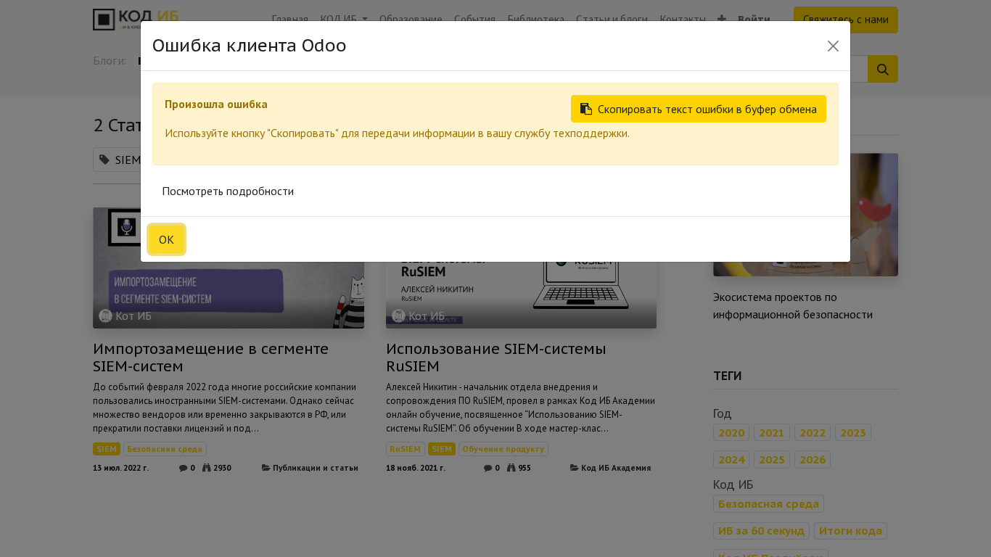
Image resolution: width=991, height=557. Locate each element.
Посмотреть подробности (228, 190)
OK (166, 239)
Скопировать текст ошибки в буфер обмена (707, 109)
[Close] (833, 46)
